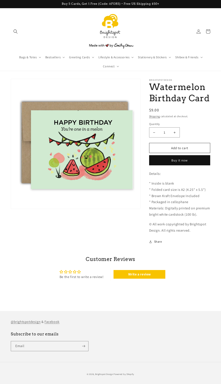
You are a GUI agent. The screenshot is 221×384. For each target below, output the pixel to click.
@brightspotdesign (26, 321)
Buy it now (179, 160)
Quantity (154, 124)
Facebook (52, 321)
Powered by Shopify (124, 374)
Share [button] (158, 241)
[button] (15, 31)
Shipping (154, 116)
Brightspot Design (104, 374)
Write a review (139, 274)
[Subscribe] (83, 346)
